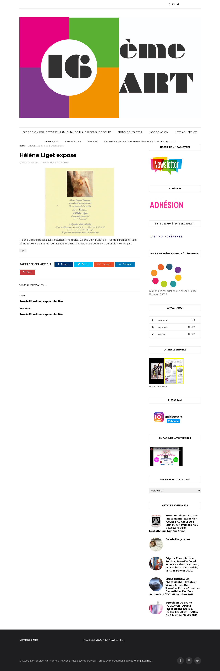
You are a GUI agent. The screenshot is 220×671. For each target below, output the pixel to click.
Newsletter (73, 141)
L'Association (158, 132)
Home (22, 146)
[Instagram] (173, 4)
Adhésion (51, 141)
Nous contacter (130, 132)
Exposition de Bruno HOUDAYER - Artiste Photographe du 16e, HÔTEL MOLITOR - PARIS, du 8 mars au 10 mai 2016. (182, 609)
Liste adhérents (186, 132)
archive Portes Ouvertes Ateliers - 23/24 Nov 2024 (139, 141)
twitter (176, 334)
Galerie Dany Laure (178, 539)
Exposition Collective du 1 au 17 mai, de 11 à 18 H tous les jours (67, 132)
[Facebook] (169, 4)
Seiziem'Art (146, 660)
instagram (176, 327)
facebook (176, 320)
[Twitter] (178, 4)
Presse (93, 141)
